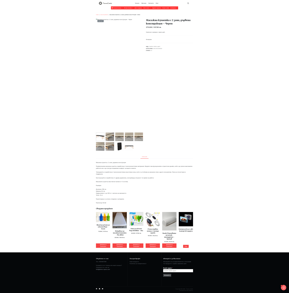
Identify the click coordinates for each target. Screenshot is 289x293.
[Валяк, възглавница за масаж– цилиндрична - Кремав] (169, 221)
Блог (157, 3)
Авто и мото (146, 8)
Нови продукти (134, 261)
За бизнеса (173, 8)
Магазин (143, 3)
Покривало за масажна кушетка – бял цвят (119, 233)
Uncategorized (157, 48)
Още (186, 246)
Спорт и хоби (165, 8)
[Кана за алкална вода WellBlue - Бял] (136, 219)
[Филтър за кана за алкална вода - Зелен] (103, 217)
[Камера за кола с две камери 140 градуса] (186, 219)
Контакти (151, 3)
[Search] (188, 3)
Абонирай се (167, 275)
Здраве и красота (156, 8)
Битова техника (128, 8)
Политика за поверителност (138, 263)
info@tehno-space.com (103, 269)
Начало (137, 3)
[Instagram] (99, 288)
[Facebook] (96, 288)
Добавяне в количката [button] (103, 245)
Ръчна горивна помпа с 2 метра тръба (153, 231)
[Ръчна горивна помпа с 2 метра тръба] (153, 219)
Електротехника (117, 8)
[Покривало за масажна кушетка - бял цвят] (120, 220)
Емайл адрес (168, 268)
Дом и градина (138, 8)
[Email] (102, 288)
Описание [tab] (144, 156)
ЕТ (151, 50)
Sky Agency (190, 290)
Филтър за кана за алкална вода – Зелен (103, 227)
